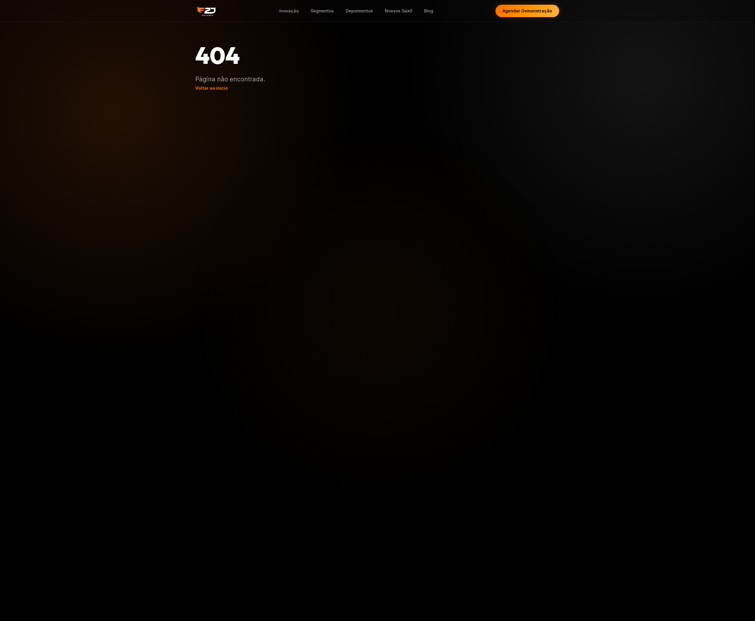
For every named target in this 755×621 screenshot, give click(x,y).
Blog (428, 10)
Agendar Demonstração (527, 10)
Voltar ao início (211, 88)
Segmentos (322, 10)
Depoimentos (359, 10)
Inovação (289, 10)
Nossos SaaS (398, 10)
